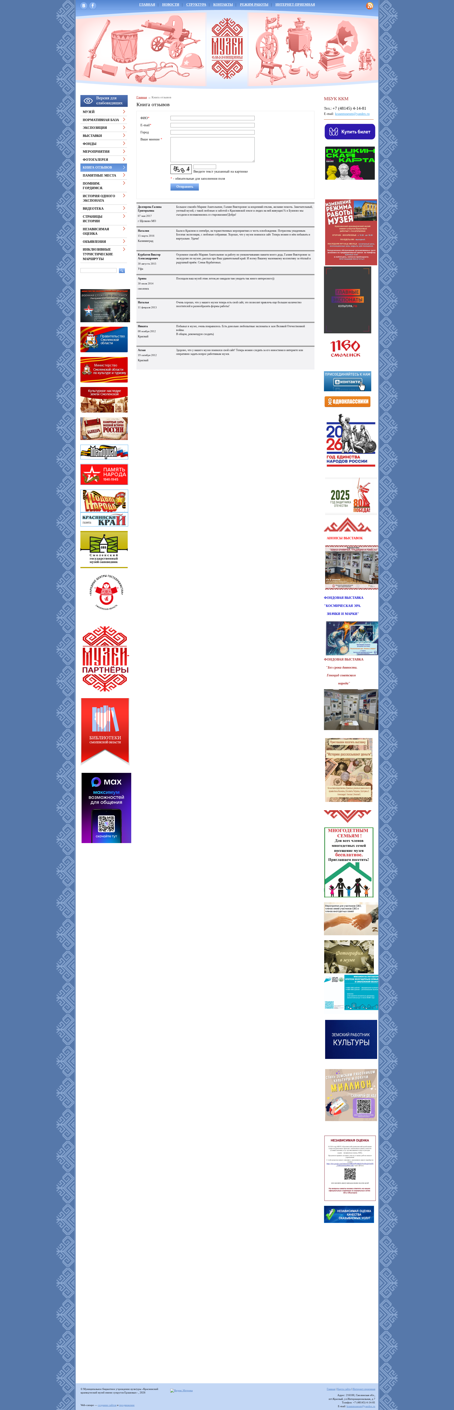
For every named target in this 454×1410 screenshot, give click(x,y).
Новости (170, 4)
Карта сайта (344, 1389)
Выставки (92, 136)
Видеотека (93, 208)
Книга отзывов (97, 167)
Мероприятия (96, 151)
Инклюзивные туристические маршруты (98, 254)
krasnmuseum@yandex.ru (352, 114)
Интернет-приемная (295, 4)
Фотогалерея (95, 159)
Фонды (89, 144)
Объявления (94, 242)
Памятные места (99, 175)
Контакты (223, 4)
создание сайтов (107, 1405)
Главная (147, 4)
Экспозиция (95, 128)
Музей (89, 112)
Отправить (184, 186)
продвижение (127, 1405)
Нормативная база (101, 120)
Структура (196, 4)
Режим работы (254, 4)
